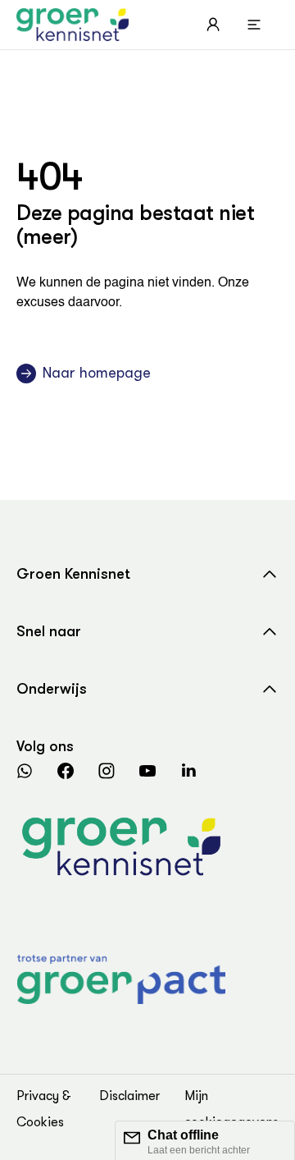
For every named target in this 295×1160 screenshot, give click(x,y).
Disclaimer (129, 1096)
